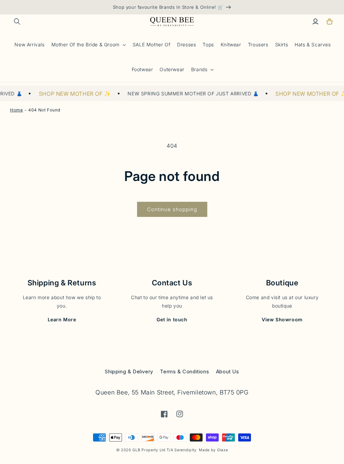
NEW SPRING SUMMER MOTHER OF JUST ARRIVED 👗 (190, 93)
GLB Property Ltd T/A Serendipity (164, 450)
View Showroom (282, 319)
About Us (227, 371)
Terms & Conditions (184, 371)
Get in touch (172, 319)
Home (16, 109)
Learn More (62, 319)
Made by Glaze (213, 450)
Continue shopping (172, 209)
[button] (17, 21)
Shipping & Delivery (129, 371)
